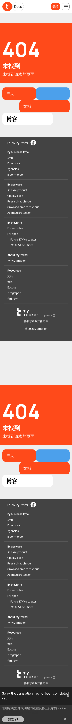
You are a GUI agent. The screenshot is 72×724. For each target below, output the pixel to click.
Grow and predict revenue (23, 207)
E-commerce (15, 174)
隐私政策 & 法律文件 (36, 321)
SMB (10, 158)
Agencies (13, 169)
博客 (10, 282)
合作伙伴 (12, 299)
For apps (12, 234)
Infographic (14, 293)
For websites (15, 228)
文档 (10, 276)
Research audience (19, 201)
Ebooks (11, 287)
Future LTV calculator (23, 239)
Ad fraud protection (19, 213)
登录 (55, 6)
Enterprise (13, 163)
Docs (18, 6)
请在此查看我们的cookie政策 (36, 710)
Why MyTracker (16, 260)
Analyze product (17, 190)
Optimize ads (15, 196)
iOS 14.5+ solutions (21, 245)
